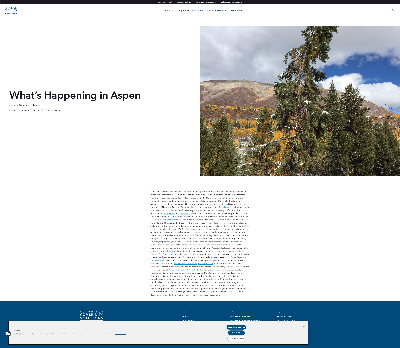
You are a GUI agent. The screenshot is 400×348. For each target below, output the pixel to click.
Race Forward (225, 207)
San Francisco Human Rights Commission (193, 263)
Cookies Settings (236, 339)
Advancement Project (166, 219)
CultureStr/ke (169, 213)
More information (120, 334)
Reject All (236, 333)
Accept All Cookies (236, 327)
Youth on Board (157, 260)
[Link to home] (11, 10)
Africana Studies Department (164, 251)
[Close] (304, 326)
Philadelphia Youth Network (181, 269)
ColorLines (185, 213)
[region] (158, 333)
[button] (8, 333)
